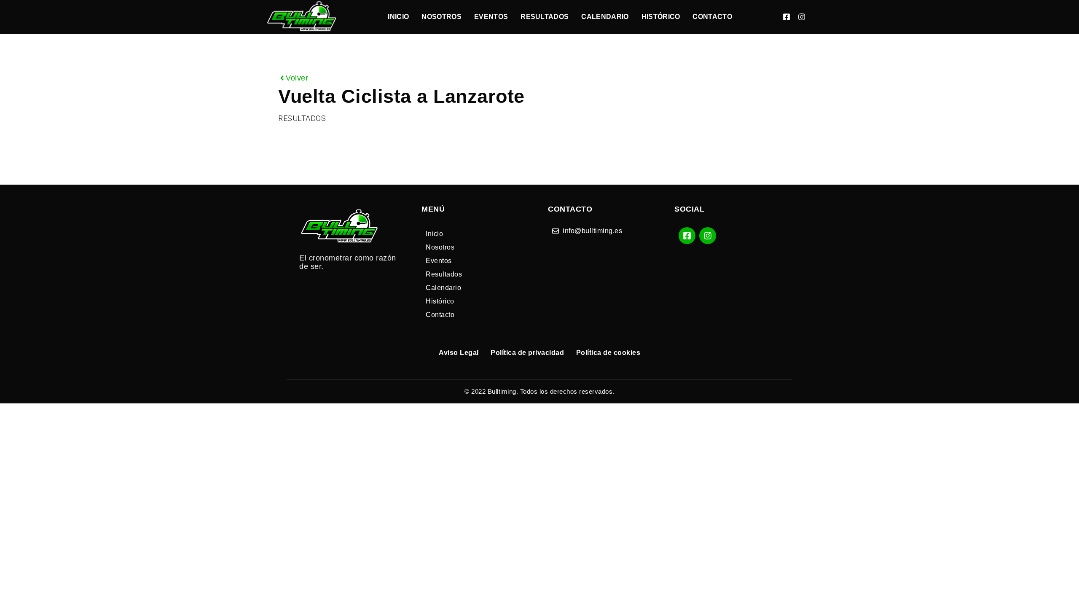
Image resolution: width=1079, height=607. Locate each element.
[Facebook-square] (786, 16)
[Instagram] (801, 16)
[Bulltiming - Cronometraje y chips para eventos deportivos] (302, 17)
